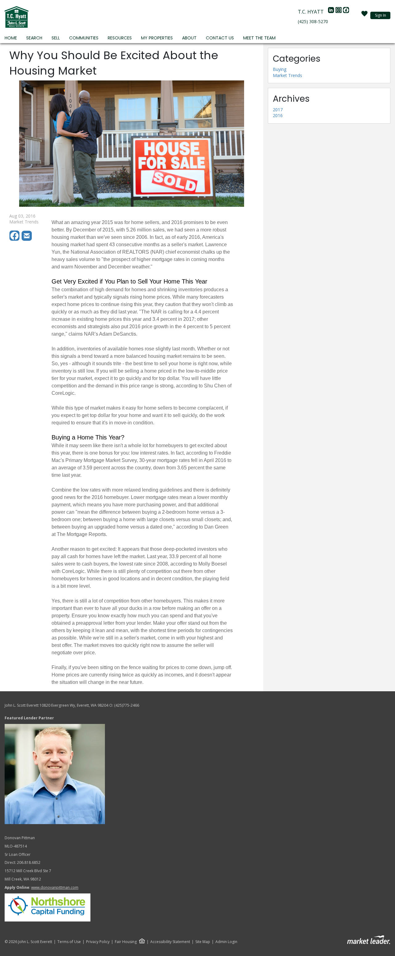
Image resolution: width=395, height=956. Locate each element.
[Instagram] (339, 11)
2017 (278, 109)
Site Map (202, 941)
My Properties (157, 38)
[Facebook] (346, 11)
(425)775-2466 (126, 705)
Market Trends (287, 75)
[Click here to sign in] (364, 15)
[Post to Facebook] (15, 239)
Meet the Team (259, 38)
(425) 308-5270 (313, 21)
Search (34, 38)
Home (11, 38)
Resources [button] (120, 38)
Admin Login (226, 941)
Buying (279, 69)
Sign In (380, 15)
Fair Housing (126, 941)
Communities (83, 38)
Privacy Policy (98, 941)
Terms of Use (69, 941)
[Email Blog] (27, 239)
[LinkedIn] (331, 11)
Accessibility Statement (170, 941)
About (189, 38)
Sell (56, 38)
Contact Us (220, 38)
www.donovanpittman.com (54, 887)
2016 (278, 115)
